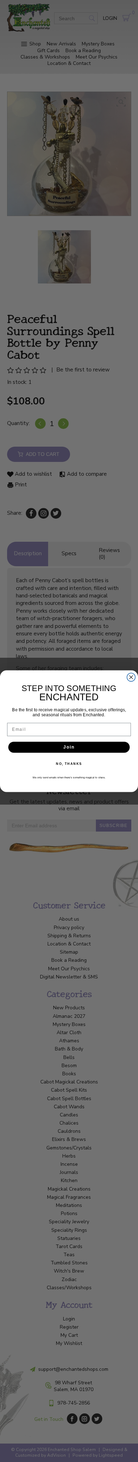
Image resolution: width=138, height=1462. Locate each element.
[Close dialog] (131, 677)
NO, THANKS (69, 764)
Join (69, 747)
